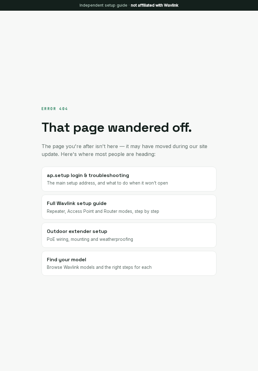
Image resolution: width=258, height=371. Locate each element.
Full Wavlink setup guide (103, 207)
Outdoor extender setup (90, 235)
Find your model (99, 263)
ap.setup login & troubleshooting (107, 179)
